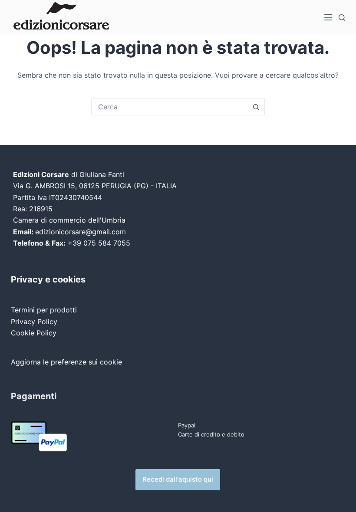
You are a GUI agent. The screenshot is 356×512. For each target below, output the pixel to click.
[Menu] (328, 17)
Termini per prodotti (44, 309)
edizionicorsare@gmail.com (80, 231)
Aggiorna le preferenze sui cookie (66, 362)
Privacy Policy (34, 321)
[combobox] (170, 106)
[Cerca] (342, 17)
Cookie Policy (33, 332)
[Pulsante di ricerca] (256, 106)
